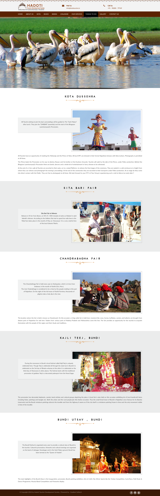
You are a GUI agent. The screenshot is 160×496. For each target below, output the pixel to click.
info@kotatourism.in (73, 8)
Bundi (46, 14)
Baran (54, 14)
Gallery (103, 14)
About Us (29, 14)
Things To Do (90, 14)
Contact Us (114, 14)
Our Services (77, 14)
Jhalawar (64, 14)
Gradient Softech (76, 492)
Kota (38, 14)
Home (20, 14)
